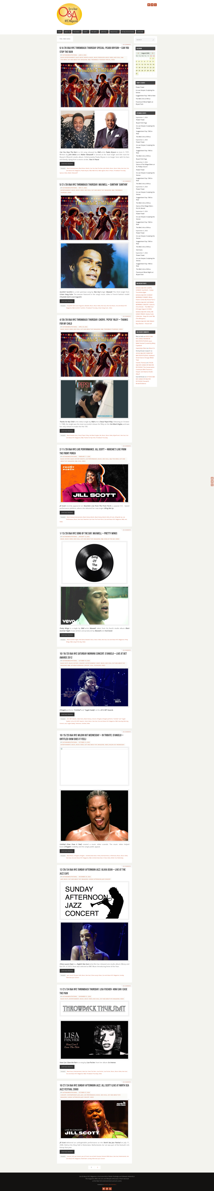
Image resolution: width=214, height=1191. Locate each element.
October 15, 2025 (84, 742)
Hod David (82, 639)
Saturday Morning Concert (80, 665)
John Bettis (106, 168)
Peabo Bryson (85, 170)
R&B (89, 59)
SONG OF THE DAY (109, 539)
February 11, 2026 (84, 456)
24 (137, 71)
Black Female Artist (72, 435)
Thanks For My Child (89, 437)
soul (126, 519)
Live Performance (91, 459)
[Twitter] (212, 481)
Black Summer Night (72, 639)
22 (151, 68)
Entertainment (66, 190)
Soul (79, 461)
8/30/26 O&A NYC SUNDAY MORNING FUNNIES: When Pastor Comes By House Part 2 (145, 297)
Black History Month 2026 (102, 517)
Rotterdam (84, 1158)
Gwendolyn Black (141, 348)
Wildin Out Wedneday (117, 858)
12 (142, 65)
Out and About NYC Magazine (77, 59)
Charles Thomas (141, 363)
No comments (127, 44)
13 (145, 65)
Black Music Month (82, 57)
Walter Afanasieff (73, 173)
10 (137, 65)
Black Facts (64, 663)
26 (142, 71)
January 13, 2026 (84, 536)
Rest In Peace (109, 170)
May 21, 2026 (83, 188)
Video (113, 59)
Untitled (84, 723)
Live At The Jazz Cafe (75, 975)
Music (91, 57)
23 (154, 68)
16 (154, 65)
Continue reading (67, 164)
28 (148, 71)
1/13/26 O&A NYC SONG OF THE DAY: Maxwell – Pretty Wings (88, 533)
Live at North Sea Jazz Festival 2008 (99, 1156)
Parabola (106, 1184)
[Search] (153, 40)
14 (148, 65)
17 (137, 68)
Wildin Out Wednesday (116, 744)
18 (140, 68)
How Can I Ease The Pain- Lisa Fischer (92, 1071)
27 (145, 71)
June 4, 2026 (82, 55)
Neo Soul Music (111, 305)
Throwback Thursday (92, 308)
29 (151, 71)
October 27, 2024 (84, 1092)
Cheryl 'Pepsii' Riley (83, 435)
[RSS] (212, 484)
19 (142, 68)
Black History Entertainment (75, 517)
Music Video (109, 57)
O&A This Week (114, 459)
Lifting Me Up (118, 517)
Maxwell (87, 305)
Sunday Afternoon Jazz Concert (100, 879)
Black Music (70, 855)
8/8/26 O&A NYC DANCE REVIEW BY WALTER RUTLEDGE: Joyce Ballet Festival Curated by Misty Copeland (145, 341)
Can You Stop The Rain (96, 168)
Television (97, 665)
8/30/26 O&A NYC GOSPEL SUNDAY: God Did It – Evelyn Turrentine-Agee (145, 290)
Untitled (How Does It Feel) (99, 858)
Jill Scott (112, 517)
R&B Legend (101, 170)
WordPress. (113, 1184)
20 (145, 68)
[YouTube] (212, 478)
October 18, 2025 (84, 660)
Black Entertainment (68, 57)
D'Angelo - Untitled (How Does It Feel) (90, 855)
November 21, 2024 (85, 996)
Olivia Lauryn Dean (96, 975)
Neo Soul (117, 57)
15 (151, 65)
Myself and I (116, 435)
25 (140, 71)
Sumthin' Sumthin (80, 308)
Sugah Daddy (71, 723)
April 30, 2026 (83, 327)
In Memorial (113, 855)
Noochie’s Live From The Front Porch (94, 519)
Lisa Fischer (107, 1071)
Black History (65, 459)
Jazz (62, 879)
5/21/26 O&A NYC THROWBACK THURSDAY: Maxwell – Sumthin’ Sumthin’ (94, 184)
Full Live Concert (76, 1156)
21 (148, 68)
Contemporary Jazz (73, 1095)
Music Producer (99, 57)
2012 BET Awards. (72, 719)
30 (154, 71)
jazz (68, 975)
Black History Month (78, 459)
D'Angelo (99, 719)
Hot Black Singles (94, 435)
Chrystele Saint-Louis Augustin (75, 305)
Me (100, 435)
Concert (82, 663)
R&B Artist (95, 170)
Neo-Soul (77, 539)
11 (140, 65)
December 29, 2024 (85, 876)
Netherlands (122, 1156)
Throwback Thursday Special (101, 59)
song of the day (77, 642)
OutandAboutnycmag (69, 55)
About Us (152, 348)
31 (137, 74)
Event (98, 663)
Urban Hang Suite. (103, 308)
